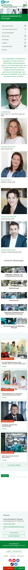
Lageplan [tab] (5, 475)
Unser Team (5, 36)
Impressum (13, 556)
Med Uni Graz (17, 551)
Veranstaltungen (7, 46)
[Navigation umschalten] (25, 2)
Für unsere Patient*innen (9, 29)
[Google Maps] (14, 492)
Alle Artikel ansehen (14, 465)
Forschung (5, 39)
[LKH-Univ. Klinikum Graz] (5, 2)
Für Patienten (14, 532)
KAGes (9, 551)
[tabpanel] (14, 492)
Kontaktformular (14, 536)
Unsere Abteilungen (8, 32)
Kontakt (4, 50)
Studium (4, 43)
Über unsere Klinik (7, 26)
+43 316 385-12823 (9, 524)
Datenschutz (20, 556)
